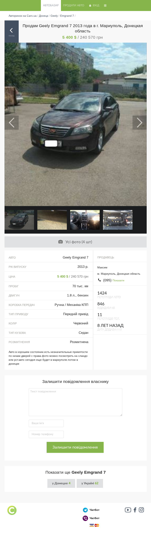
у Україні (89, 483)
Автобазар (51, 5)
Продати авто (73, 5)
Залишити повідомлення (75, 447)
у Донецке (61, 483)
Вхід (96, 5)
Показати (118, 280)
